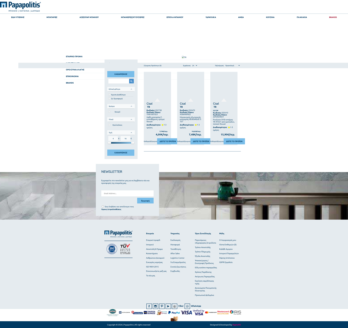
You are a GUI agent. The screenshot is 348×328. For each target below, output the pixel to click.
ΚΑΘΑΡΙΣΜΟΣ (120, 74)
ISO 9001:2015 (152, 266)
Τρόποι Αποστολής (203, 247)
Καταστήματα (152, 253)
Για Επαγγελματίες (178, 262)
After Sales (175, 253)
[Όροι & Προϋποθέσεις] (111, 209)
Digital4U (236, 324)
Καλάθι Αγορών (226, 249)
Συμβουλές (175, 271)
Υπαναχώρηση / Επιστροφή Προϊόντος (204, 261)
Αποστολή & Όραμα (154, 249)
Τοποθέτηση (175, 249)
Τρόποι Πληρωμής (202, 251)
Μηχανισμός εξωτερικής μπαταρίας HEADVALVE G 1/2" (190, 119)
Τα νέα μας (150, 275)
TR (148, 106)
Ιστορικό (150, 244)
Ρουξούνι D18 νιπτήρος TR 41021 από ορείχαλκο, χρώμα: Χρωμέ (223, 122)
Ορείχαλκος (117, 125)
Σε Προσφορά (117, 98)
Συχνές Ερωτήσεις (178, 266)
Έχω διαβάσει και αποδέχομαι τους (119, 206)
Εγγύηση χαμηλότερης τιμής (204, 282)
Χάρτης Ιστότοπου (227, 258)
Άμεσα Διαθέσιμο (118, 94)
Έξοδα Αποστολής (202, 256)
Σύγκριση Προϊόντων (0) (152, 65)
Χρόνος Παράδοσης (203, 272)
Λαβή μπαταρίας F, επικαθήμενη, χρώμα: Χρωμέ (156, 119)
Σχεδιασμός (175, 240)
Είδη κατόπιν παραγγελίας (206, 267)
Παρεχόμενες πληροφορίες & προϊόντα (205, 241)
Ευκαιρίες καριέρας (154, 262)
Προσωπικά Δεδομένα (204, 295)
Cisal (150, 103)
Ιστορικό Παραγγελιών (229, 253)
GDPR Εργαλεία (225, 262)
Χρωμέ (117, 112)
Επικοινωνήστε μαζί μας (156, 271)
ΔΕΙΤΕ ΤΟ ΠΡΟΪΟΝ (168, 141)
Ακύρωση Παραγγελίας (205, 276)
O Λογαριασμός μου (227, 240)
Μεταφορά (175, 244)
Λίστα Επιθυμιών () (228, 244)
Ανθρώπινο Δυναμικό (155, 258)
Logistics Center (177, 258)
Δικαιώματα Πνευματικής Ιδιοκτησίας (205, 289)
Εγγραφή (145, 200)
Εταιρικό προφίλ (153, 240)
